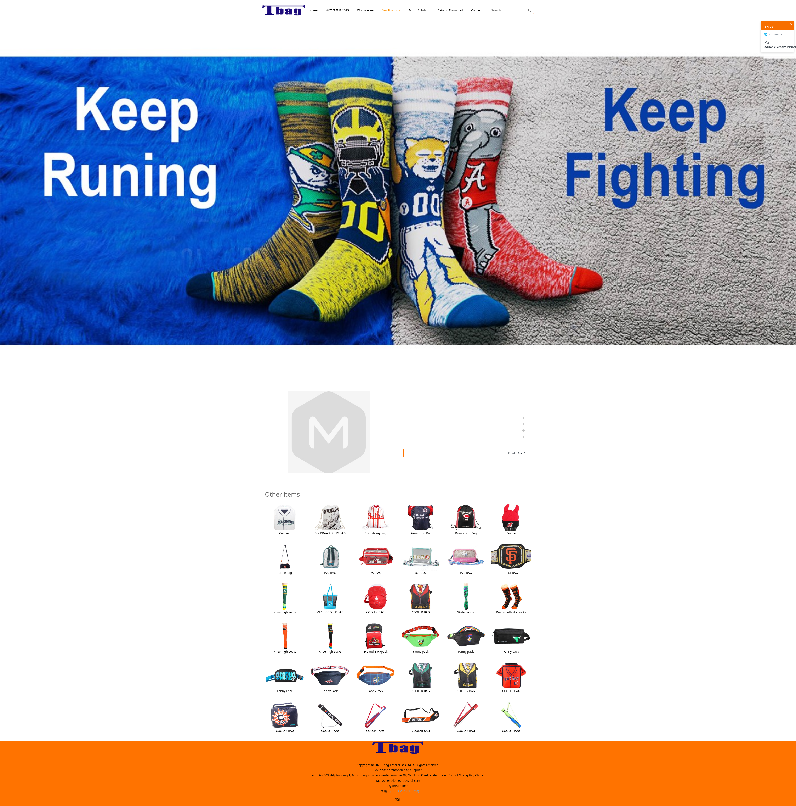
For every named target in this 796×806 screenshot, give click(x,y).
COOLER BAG (375, 612)
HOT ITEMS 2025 (337, 10)
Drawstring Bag (375, 533)
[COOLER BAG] (375, 596)
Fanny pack (420, 652)
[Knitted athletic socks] (511, 596)
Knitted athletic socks (511, 612)
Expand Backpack (375, 652)
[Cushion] (285, 517)
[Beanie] (511, 517)
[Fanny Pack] (285, 675)
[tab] (466, 403)
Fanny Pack (284, 691)
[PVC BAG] (330, 557)
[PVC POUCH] (420, 557)
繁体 (398, 799)
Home (313, 10)
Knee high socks (285, 612)
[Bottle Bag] (285, 557)
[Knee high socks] (285, 596)
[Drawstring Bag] (375, 517)
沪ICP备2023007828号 (405, 791)
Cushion (285, 533)
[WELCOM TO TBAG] (284, 10)
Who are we (365, 10)
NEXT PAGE (516, 453)
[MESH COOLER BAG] (330, 596)
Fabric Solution (419, 10)
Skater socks (465, 612)
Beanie (511, 533)
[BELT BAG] (511, 557)
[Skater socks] (466, 596)
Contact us (478, 10)
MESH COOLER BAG (330, 612)
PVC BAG (330, 573)
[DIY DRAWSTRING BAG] (330, 517)
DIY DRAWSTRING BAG (330, 533)
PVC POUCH (421, 573)
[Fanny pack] (420, 636)
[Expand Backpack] (375, 636)
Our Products (391, 10)
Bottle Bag (285, 573)
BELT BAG (511, 573)
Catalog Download (450, 10)
